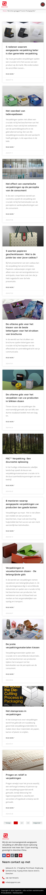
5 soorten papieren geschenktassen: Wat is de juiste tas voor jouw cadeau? (22, 254)
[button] (43, 4)
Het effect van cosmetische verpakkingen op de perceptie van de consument (22, 187)
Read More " (10, 74)
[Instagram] (16, 855)
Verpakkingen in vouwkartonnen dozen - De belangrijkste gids (21, 571)
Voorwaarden (18, 893)
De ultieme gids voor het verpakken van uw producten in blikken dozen (22, 397)
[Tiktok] (12, 855)
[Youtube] (8, 855)
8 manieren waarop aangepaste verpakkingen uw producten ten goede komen (22, 504)
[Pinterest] (20, 855)
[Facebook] (4, 855)
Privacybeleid (6, 893)
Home (5, 11)
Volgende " (37, 823)
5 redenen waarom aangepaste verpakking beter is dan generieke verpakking (22, 50)
